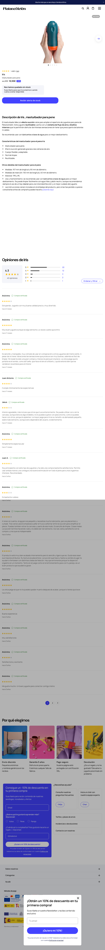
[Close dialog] (78, 898)
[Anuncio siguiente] (103, 2)
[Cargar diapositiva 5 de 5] (56, 65)
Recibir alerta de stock (30, 100)
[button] (99, 8)
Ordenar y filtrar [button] (90, 281)
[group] (12, 272)
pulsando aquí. (48, 189)
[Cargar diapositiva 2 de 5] (50, 65)
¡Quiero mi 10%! (52, 930)
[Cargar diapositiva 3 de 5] (52, 65)
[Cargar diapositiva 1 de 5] (48, 65)
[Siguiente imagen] (98, 39)
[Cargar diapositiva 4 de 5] (54, 65)
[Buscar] (82, 8)
